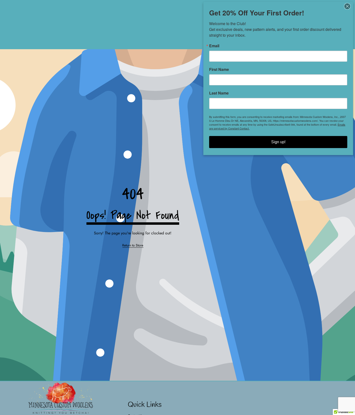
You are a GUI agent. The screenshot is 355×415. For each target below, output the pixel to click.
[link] (132, 245)
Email (214, 46)
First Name (219, 69)
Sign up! (278, 142)
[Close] (349, 6)
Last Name (219, 93)
